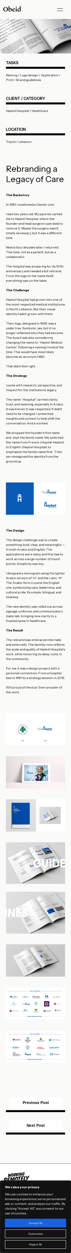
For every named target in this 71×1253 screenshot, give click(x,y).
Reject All (35, 1244)
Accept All (35, 1223)
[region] (35, 1216)
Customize (35, 1234)
